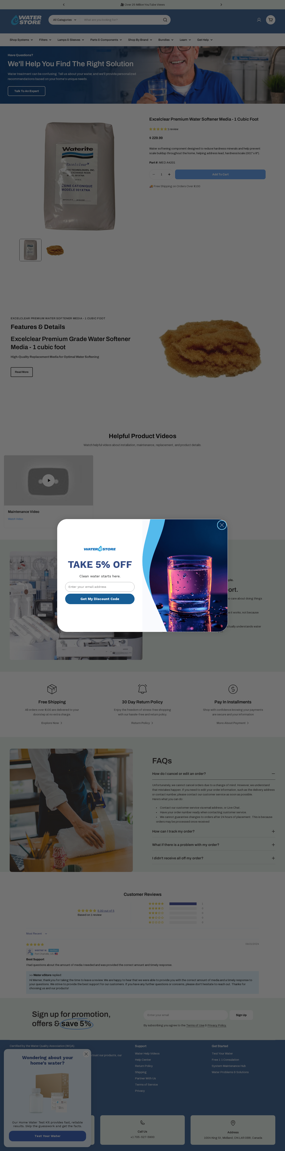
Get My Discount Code (99, 599)
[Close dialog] (222, 525)
